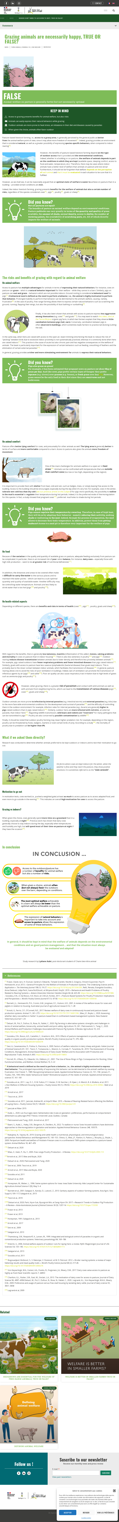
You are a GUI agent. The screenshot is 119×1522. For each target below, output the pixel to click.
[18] (32, 587)
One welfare (35, 47)
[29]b (6, 1202)
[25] (100, 656)
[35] (85, 704)
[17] (70, 561)
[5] (62, 192)
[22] (113, 606)
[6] (78, 192)
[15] (52, 468)
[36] (46, 709)
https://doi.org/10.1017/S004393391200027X (24, 1265)
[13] (38, 348)
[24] (90, 656)
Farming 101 (26, 47)
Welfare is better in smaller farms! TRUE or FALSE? (90, 1378)
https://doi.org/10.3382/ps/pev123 (60, 1104)
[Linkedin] (13, 3)
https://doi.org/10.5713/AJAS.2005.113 (87, 1152)
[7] (6, 1059)
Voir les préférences (105, 1512)
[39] (87, 715)
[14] (101, 374)
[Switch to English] (113, 3)
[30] (40, 673)
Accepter (67, 1512)
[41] (38, 799)
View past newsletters (61, 1477)
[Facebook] (6, 3)
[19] (46, 587)
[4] (52, 192)
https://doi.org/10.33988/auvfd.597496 (97, 993)
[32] (114, 688)
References (14, 975)
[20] (80, 606)
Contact (98, 3)
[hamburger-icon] (105, 10)
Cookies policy (86, 1518)
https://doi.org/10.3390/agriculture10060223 (24, 1031)
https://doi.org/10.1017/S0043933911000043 (77, 998)
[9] (84, 304)
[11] (75, 316)
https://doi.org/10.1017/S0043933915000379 (24, 1042)
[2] (10, 145)
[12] (19, 342)
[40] (94, 722)
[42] (27, 820)
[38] (26, 715)
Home (2, 18)
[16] (55, 497)
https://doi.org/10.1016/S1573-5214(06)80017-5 (44, 1246)
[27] (114, 662)
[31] (34, 676)
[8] (6, 1066)
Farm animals (16, 47)
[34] (45, 691)
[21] (87, 606)
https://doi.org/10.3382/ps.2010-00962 (86, 1085)
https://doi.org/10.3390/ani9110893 (51, 1054)
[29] (29, 673)
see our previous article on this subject (53, 491)
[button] (114, 1491)
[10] (63, 316)
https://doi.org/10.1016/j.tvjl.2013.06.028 (64, 987)
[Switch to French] (109, 3)
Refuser (86, 1512)
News (12, 18)
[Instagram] (19, 3)
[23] (54, 656)
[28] (95, 667)
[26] (112, 659)
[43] (23, 829)
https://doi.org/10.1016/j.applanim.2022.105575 (25, 1130)
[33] (27, 691)
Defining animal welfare (28, 1446)
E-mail (56, 1468)
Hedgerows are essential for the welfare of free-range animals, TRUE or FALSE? (29, 1378)
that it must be (68, 172)
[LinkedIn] (24, 1473)
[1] (77, 140)
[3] (45, 192)
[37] (27, 712)
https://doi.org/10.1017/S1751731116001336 (59, 1013)
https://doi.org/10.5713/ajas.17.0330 (82, 1205)
